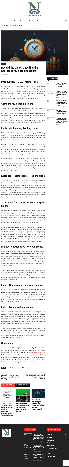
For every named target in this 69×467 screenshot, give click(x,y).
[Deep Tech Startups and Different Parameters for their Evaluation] (28, 456)
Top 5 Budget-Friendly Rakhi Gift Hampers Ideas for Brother (35, 377)
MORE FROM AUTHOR (22, 385)
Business (3, 64)
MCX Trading (25, 367)
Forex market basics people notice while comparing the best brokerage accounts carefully (38, 404)
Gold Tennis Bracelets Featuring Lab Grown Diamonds (61, 111)
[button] (57, 20)
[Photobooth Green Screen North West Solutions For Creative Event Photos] (23, 395)
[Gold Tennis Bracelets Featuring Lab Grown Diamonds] (50, 112)
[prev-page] (2, 419)
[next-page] (5, 419)
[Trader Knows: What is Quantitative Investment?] (50, 85)
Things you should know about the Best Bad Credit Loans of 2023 (61, 93)
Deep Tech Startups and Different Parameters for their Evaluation (38, 457)
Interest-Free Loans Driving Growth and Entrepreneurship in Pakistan (61, 103)
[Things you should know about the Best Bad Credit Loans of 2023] (50, 93)
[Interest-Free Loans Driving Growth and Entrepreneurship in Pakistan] (50, 102)
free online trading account (21, 241)
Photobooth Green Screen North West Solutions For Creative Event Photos (22, 407)
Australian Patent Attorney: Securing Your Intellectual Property (10, 377)
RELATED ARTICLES (8, 385)
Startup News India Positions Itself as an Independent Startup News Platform (61, 120)
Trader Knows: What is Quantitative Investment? (61, 85)
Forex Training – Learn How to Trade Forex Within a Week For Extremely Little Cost (38, 437)
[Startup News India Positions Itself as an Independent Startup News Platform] (50, 120)
